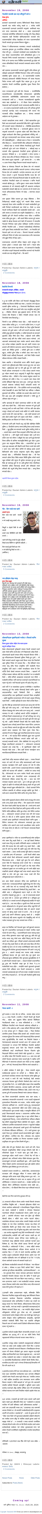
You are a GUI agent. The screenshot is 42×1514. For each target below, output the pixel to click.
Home (21, 1478)
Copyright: (3, 1512)
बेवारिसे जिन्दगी (7, 287)
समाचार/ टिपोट (7, 1466)
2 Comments (9, 273)
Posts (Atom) (18, 1483)
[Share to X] (7, 264)
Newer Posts (7, 1478)
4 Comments (9, 495)
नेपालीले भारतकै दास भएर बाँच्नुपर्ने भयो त (16, 14)
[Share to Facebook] (9, 264)
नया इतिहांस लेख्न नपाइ (10, 578)
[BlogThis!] (5, 264)
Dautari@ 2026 (12, 1512)
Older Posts (35, 1478)
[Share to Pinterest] (11, 264)
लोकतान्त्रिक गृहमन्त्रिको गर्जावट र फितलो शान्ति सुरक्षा (19, 639)
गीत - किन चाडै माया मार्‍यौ (11, 509)
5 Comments (9, 569)
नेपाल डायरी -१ (7, 1008)
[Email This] (3, 264)
